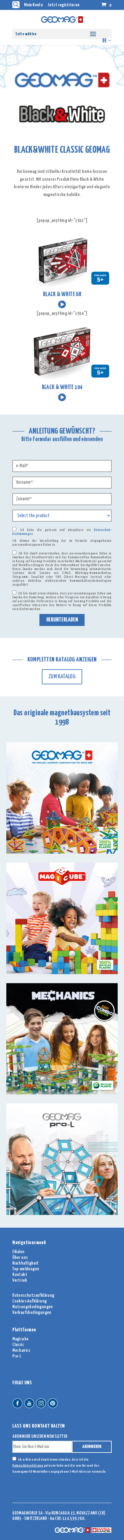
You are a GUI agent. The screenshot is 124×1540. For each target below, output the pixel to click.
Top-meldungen (25, 1269)
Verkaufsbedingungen (31, 1312)
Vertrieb (19, 1280)
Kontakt (19, 1274)
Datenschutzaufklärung (33, 1295)
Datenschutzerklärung (27, 1465)
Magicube (20, 1339)
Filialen (18, 1252)
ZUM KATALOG (62, 677)
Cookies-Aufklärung (29, 1301)
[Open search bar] (16, 5)
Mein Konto (33, 5)
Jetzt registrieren (63, 5)
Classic (18, 1344)
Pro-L (16, 1356)
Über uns (20, 1257)
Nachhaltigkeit (25, 1263)
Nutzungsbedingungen (32, 1307)
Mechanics (21, 1350)
